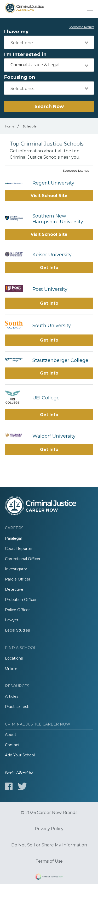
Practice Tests (17, 706)
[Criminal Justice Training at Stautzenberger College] (16, 360)
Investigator (16, 569)
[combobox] (49, 42)
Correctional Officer (23, 558)
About (10, 734)
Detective (14, 589)
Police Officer (17, 609)
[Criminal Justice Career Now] (24, 9)
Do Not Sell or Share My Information (49, 845)
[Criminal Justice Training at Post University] (16, 289)
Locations (14, 658)
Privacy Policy (49, 828)
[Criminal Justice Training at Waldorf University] (16, 435)
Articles (11, 696)
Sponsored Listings (76, 171)
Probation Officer (21, 599)
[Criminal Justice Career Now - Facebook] (9, 786)
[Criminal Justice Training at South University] (16, 325)
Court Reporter (19, 548)
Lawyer (11, 620)
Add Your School (20, 755)
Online (11, 668)
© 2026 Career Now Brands (49, 812)
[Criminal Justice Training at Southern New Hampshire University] (16, 219)
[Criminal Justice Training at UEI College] (16, 397)
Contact (12, 745)
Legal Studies (17, 630)
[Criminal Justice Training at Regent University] (16, 183)
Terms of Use (49, 861)
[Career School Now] (49, 877)
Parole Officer (17, 579)
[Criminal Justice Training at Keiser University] (16, 255)
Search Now (49, 106)
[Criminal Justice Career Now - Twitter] (22, 786)
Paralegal (13, 538)
